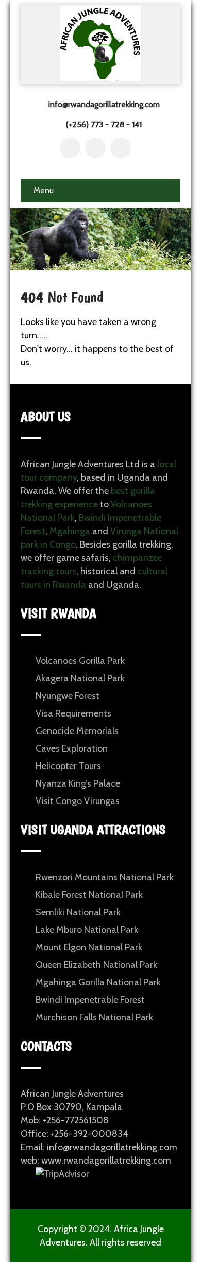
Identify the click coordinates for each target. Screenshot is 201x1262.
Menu (44, 190)
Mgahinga (69, 531)
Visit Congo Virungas (78, 801)
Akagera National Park (80, 678)
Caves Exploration (72, 748)
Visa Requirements (73, 713)
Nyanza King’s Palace (78, 783)
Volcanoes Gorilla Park (80, 661)
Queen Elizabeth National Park (96, 964)
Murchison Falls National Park (94, 1017)
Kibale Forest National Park (89, 894)
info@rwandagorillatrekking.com (104, 104)
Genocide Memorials (77, 731)
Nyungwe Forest (67, 696)
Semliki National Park (78, 912)
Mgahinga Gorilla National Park (98, 982)
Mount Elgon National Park (89, 947)
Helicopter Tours (68, 766)
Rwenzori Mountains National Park (105, 877)
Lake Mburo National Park (87, 929)
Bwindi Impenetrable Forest (90, 999)
